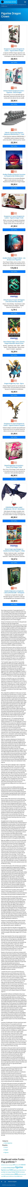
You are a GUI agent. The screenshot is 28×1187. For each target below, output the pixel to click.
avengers (11, 1164)
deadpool (5, 1167)
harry (20, 1170)
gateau (15, 1170)
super (7, 1176)
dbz (2, 1167)
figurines (3, 1170)
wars (18, 1176)
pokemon (12, 1174)
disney (9, 1167)
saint (25, 1174)
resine (22, 1174)
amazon (3, 1164)
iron (25, 1170)
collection (23, 1164)
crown (6, 1147)
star (4, 1176)
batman (17, 1164)
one (6, 1174)
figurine (6, 1152)
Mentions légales (12, 1181)
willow (21, 1176)
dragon (6, 1149)
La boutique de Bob (10, 2)
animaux (7, 1164)
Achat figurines (8, 1143)
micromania (22, 1172)
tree (13, 1176)
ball (14, 1164)
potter (19, 1174)
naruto (2, 1174)
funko (11, 1170)
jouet (2, 1172)
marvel (17, 1172)
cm (19, 1164)
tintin (11, 1176)
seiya (2, 1176)
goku (18, 1170)
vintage (15, 1176)
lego (4, 1172)
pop (16, 1174)
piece (8, 1174)
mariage (13, 1172)
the (9, 1176)
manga (9, 1172)
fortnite (7, 1170)
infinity (23, 1170)
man (6, 1172)
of (4, 1174)
